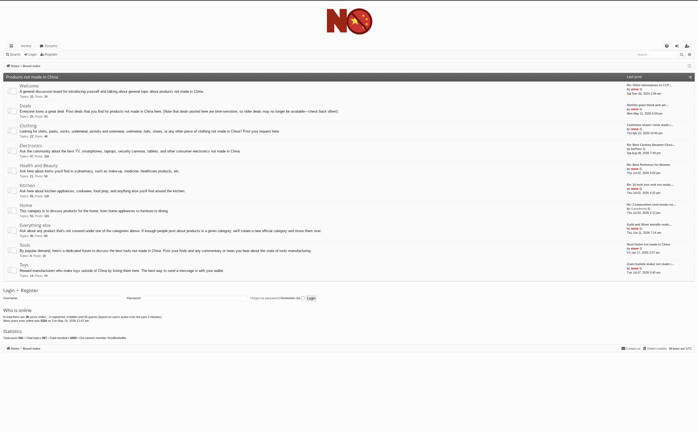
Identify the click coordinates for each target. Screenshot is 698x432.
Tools (25, 245)
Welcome (29, 86)
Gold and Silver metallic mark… (649, 224)
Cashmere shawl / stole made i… (650, 125)
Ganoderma (639, 208)
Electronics (31, 146)
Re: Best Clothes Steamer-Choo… (651, 144)
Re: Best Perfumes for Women (648, 164)
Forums (51, 45)
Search (15, 54)
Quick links (12, 46)
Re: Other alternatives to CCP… (649, 85)
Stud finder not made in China (648, 244)
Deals (25, 106)
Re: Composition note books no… (651, 204)
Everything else (35, 225)
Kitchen (27, 185)
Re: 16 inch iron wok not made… (650, 184)
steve (635, 89)
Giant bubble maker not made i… (650, 264)
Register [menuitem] (688, 46)
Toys (24, 265)
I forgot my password (264, 298)
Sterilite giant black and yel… (648, 105)
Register (51, 54)
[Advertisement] (166, 390)
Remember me (291, 298)
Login (32, 54)
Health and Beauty (39, 166)
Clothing (28, 126)
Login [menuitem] (678, 46)
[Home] (349, 21)
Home (26, 45)
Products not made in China (32, 77)
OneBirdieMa (116, 338)
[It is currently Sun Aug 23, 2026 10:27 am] (689, 66)
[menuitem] (667, 46)
